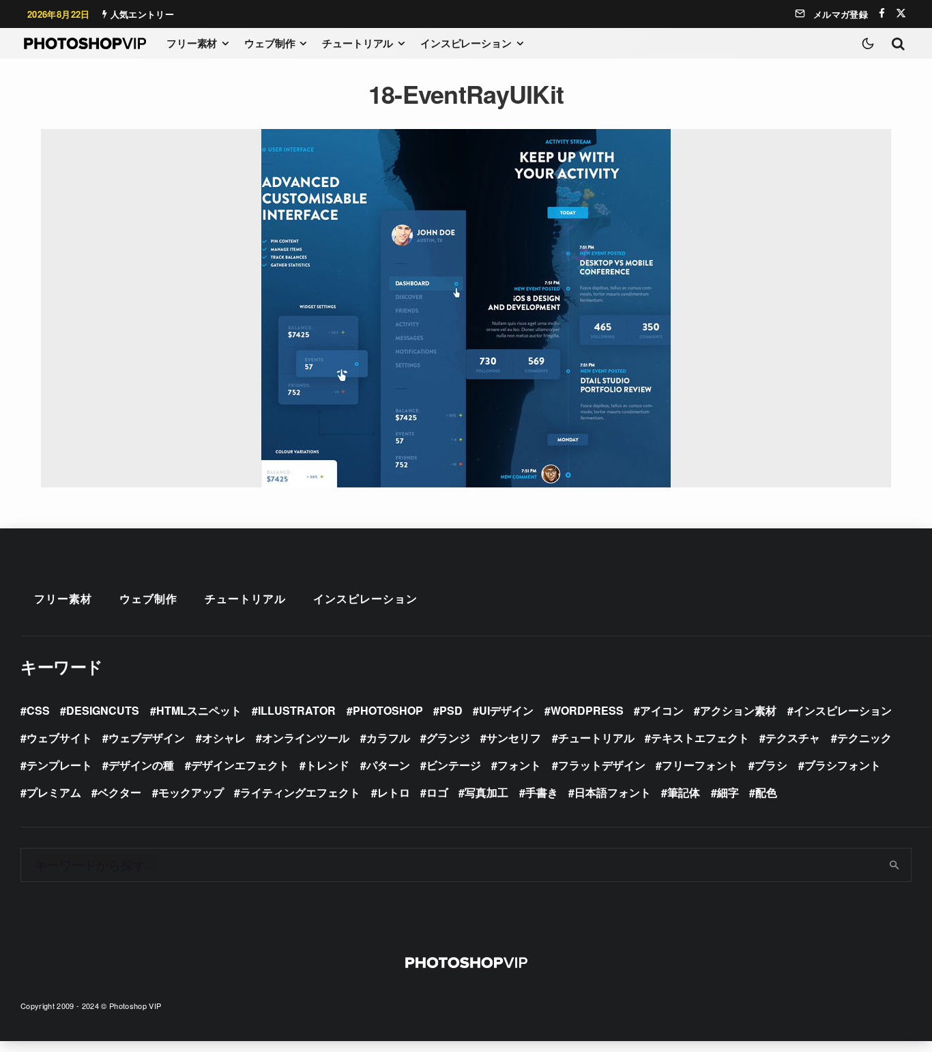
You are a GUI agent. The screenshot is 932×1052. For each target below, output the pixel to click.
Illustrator (297, 710)
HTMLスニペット (199, 710)
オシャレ (224, 737)
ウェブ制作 (269, 43)
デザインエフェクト (240, 765)
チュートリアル (357, 43)
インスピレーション (466, 43)
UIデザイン (506, 710)
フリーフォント (700, 765)
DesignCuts (102, 710)
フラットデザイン (601, 765)
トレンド (327, 765)
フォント (519, 765)
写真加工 (486, 792)
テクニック (864, 737)
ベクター (119, 792)
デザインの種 (141, 765)
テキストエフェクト (700, 737)
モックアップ (191, 792)
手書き (541, 792)
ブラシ (771, 765)
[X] (901, 13)
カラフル (388, 737)
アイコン (662, 710)
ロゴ (437, 792)
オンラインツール (305, 737)
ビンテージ (453, 765)
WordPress (587, 710)
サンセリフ (513, 737)
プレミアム (54, 792)
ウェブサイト (59, 737)
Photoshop (388, 710)
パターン (388, 765)
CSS (38, 710)
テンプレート (59, 765)
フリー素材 (191, 43)
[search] (895, 865)
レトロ (393, 792)
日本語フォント (612, 792)
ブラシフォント (842, 765)
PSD (451, 710)
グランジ (448, 737)
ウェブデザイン (146, 737)
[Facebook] (881, 13)
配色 (766, 792)
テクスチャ (793, 737)
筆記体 (683, 792)
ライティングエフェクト (300, 792)
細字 (728, 792)
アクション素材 (738, 710)
